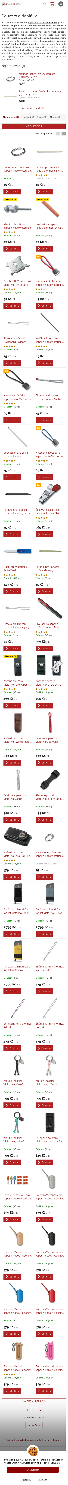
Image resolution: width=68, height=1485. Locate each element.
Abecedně (55, 117)
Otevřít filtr (34, 126)
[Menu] (61, 4)
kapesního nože (42, 22)
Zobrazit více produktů (32, 108)
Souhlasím (34, 1470)
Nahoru (35, 1425)
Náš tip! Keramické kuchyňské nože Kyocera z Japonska (34, 1440)
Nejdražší (41, 117)
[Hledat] (44, 4)
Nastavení (26, 1479)
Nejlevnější (28, 117)
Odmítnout (42, 1479)
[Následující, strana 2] (34, 1410)
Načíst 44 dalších (34, 1401)
